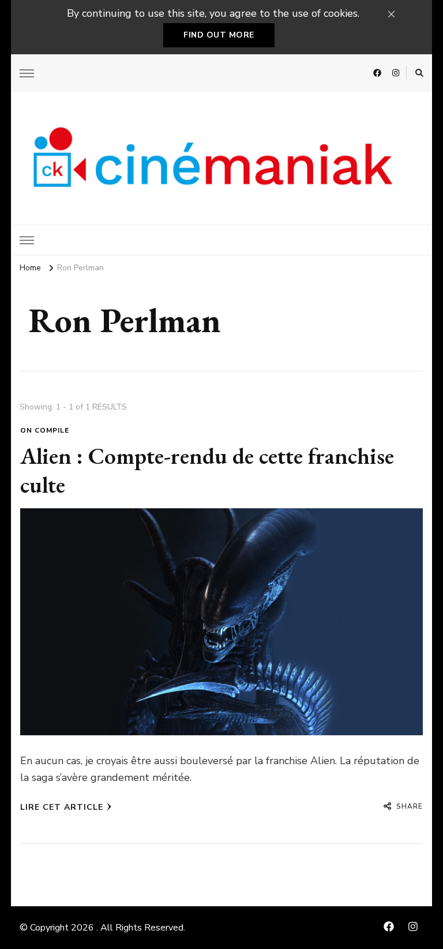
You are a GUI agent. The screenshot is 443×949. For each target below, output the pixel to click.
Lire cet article (61, 807)
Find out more (218, 34)
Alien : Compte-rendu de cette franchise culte (207, 470)
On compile (44, 430)
